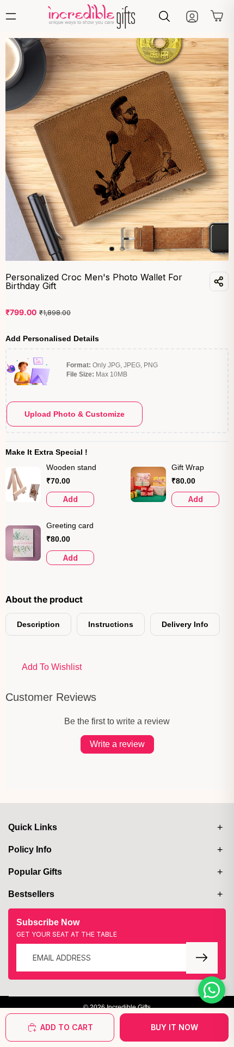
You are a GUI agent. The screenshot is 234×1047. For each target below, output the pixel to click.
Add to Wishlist (52, 667)
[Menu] (13, 16)
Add (70, 499)
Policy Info (30, 849)
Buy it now (174, 1027)
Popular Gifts (35, 871)
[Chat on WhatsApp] (211, 990)
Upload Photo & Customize (74, 414)
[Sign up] (202, 958)
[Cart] (217, 18)
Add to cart (66, 1027)
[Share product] (219, 281)
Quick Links (32, 827)
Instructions (110, 624)
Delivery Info (185, 624)
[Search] (164, 16)
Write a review (117, 744)
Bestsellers (31, 894)
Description (38, 624)
